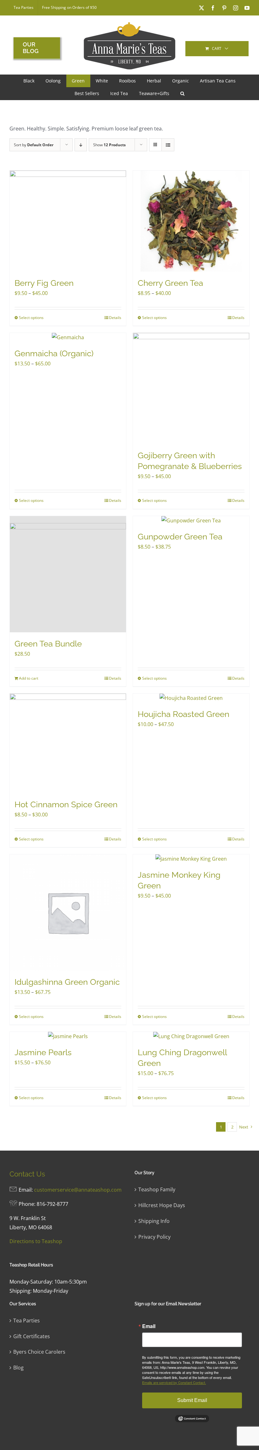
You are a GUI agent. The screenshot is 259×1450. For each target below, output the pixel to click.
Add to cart (28, 678)
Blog (18, 1367)
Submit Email (192, 1400)
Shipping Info (154, 1221)
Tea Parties (26, 1320)
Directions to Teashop (35, 1241)
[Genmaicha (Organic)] (68, 337)
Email (148, 1326)
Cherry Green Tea (170, 283)
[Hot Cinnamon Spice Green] (68, 743)
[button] (182, 93)
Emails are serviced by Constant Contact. (174, 1382)
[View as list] (168, 145)
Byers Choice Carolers (39, 1351)
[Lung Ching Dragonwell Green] (191, 1036)
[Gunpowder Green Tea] (191, 520)
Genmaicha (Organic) (54, 353)
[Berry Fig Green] (68, 221)
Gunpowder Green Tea (180, 536)
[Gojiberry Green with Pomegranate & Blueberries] (191, 388)
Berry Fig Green (44, 283)
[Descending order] (81, 144)
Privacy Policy (154, 1236)
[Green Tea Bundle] (68, 574)
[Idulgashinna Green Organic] (68, 912)
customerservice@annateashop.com (78, 1189)
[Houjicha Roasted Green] (191, 698)
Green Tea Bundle (48, 643)
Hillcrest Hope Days (161, 1205)
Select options (31, 317)
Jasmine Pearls (43, 1052)
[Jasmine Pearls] (68, 1036)
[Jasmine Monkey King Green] (191, 858)
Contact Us (27, 1174)
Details (115, 317)
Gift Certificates (31, 1336)
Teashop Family (156, 1189)
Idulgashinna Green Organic (67, 982)
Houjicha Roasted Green (183, 714)
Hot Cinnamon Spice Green (66, 804)
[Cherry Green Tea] (191, 221)
